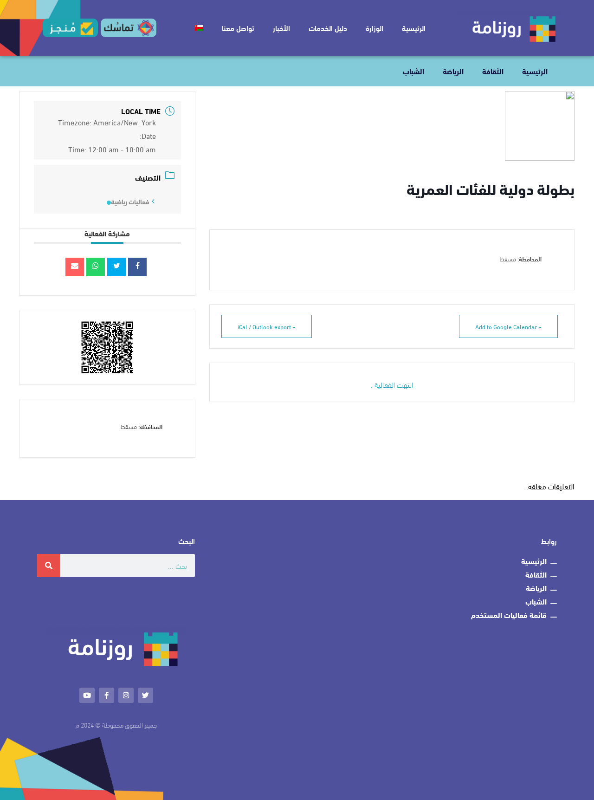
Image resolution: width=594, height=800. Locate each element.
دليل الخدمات (328, 27)
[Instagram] (126, 695)
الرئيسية (414, 27)
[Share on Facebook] (137, 267)
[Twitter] (145, 695)
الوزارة (374, 27)
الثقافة (493, 71)
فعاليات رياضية (130, 201)
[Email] (74, 267)
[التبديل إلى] (199, 28)
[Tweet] (116, 267)
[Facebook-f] (106, 695)
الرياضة (453, 71)
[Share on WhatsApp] (95, 267)
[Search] (48, 565)
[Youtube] (87, 695)
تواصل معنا (238, 27)
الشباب (413, 71)
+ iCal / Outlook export (267, 326)
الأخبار (281, 27)
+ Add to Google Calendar (508, 326)
